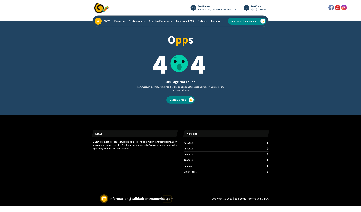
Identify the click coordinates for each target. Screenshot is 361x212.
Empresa (188, 166)
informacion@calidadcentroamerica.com (217, 9)
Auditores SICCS (185, 21)
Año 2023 (188, 142)
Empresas (119, 21)
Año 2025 (188, 154)
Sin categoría (190, 171)
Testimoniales (137, 21)
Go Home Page (178, 99)
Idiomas (215, 21)
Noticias (202, 21)
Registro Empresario (160, 21)
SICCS (107, 21)
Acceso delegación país (244, 21)
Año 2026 (188, 160)
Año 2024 (188, 148)
